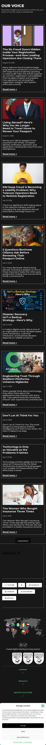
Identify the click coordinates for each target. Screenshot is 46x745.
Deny (23, 731)
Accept (23, 726)
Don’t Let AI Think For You (20, 415)
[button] (43, 706)
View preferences (23, 737)
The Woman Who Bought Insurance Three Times (20, 510)
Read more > (10, 89)
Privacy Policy (17, 742)
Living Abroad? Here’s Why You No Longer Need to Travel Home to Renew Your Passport (19, 127)
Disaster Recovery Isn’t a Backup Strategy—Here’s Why (17, 317)
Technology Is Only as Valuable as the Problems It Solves (16, 449)
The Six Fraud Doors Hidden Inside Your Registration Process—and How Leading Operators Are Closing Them (22, 54)
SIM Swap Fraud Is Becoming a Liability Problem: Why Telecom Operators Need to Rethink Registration (22, 191)
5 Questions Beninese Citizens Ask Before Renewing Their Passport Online (17, 254)
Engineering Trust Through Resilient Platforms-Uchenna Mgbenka (21, 379)
